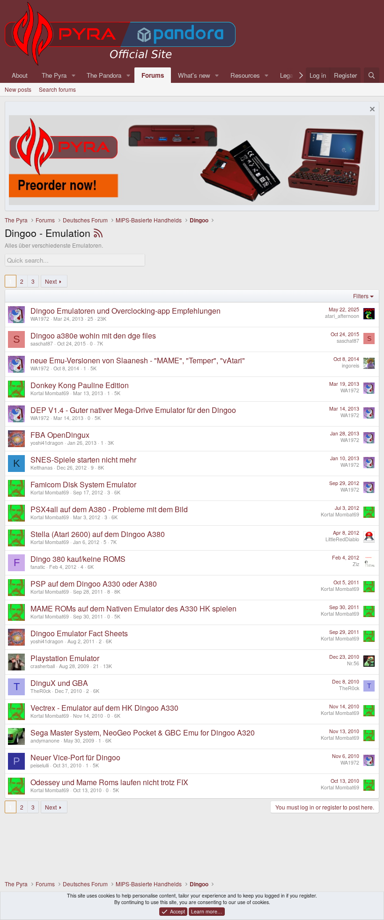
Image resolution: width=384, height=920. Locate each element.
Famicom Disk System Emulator (83, 484)
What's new (194, 75)
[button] (73, 75)
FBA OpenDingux (59, 434)
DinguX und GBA (59, 682)
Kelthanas (41, 467)
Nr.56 (353, 663)
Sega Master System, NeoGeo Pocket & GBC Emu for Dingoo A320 (142, 732)
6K (117, 492)
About (20, 75)
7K (100, 343)
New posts (18, 89)
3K (111, 442)
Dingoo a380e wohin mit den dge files (93, 335)
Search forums (57, 89)
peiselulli (39, 765)
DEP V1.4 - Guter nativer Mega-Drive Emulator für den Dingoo (133, 410)
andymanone (44, 740)
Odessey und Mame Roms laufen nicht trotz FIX (109, 782)
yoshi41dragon (46, 442)
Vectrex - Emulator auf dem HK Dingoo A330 (104, 707)
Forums (152, 75)
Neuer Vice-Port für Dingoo (75, 757)
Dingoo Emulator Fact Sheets (79, 633)
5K (93, 368)
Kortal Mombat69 (49, 393)
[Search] (371, 75)
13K (107, 666)
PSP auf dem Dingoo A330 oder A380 (93, 583)
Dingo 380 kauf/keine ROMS (78, 558)
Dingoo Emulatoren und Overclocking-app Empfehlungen (125, 310)
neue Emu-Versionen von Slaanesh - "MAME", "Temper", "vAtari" (137, 360)
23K (101, 318)
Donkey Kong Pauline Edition (79, 385)
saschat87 (41, 343)
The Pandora (104, 75)
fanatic (37, 566)
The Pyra (54, 75)
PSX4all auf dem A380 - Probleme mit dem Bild (109, 509)
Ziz (356, 563)
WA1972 (39, 318)
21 (96, 666)
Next (51, 281)
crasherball (42, 666)
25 (90, 318)
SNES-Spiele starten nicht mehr (83, 459)
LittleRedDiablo (342, 539)
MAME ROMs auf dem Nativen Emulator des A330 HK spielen (133, 608)
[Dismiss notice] (371, 110)
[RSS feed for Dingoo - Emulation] (98, 233)
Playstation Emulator (64, 658)
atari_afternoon (342, 315)
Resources (245, 75)
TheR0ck (40, 690)
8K (101, 467)
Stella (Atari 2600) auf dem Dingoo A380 (97, 534)
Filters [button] (361, 296)
